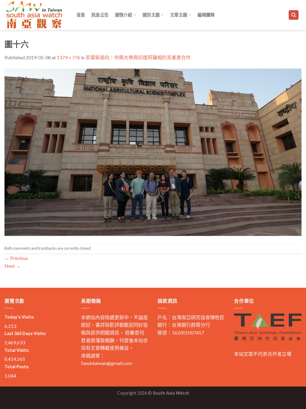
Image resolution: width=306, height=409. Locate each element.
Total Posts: (16, 366)
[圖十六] (153, 151)
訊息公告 (99, 14)
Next (12, 266)
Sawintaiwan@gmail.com (106, 363)
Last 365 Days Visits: (25, 333)
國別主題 (151, 14)
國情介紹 (123, 14)
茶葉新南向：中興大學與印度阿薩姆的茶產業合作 (138, 57)
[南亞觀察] (34, 15)
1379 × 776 (68, 57)
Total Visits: (16, 350)
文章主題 (178, 14)
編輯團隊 (206, 14)
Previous (16, 258)
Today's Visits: (19, 316)
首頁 (80, 14)
